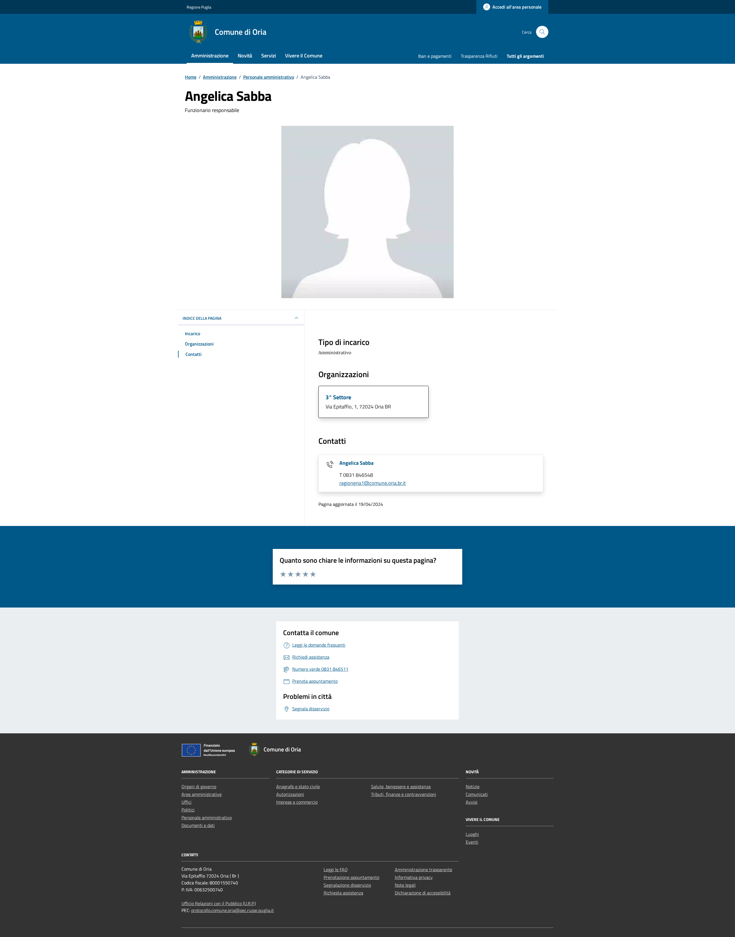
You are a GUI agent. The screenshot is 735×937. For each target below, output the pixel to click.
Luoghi (472, 834)
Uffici (186, 802)
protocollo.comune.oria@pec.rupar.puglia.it (232, 910)
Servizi (268, 55)
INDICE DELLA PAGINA (202, 318)
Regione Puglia (199, 7)
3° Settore (338, 397)
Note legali (405, 885)
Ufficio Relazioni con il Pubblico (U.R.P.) (218, 903)
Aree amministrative (201, 794)
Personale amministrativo (206, 817)
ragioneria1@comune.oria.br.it (372, 483)
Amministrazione (210, 55)
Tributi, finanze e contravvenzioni (403, 794)
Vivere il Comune (303, 55)
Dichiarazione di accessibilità (422, 892)
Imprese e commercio (297, 802)
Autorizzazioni (290, 794)
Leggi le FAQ (336, 869)
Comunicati (477, 794)
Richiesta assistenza (343, 892)
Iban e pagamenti (435, 56)
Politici (188, 809)
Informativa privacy (414, 877)
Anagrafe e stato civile (298, 786)
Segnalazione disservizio (347, 885)
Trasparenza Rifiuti (479, 56)
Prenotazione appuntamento (351, 877)
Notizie (472, 786)
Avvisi (471, 802)
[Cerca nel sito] (542, 32)
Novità (245, 55)
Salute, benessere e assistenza (401, 786)
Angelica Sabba (356, 463)
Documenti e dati (198, 825)
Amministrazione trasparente (423, 869)
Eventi (472, 841)
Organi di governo (198, 786)
